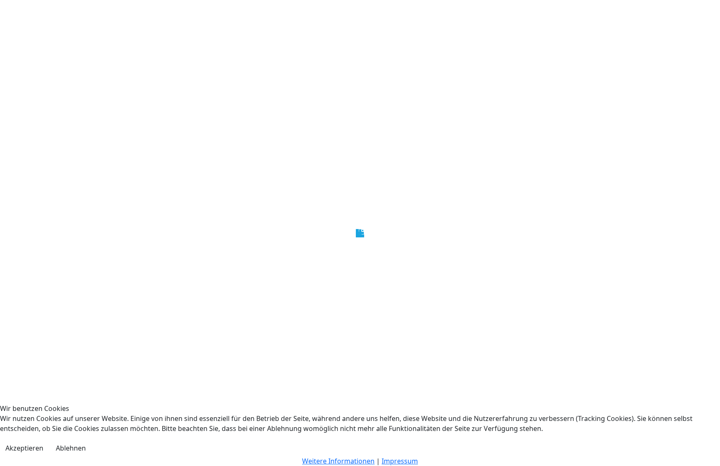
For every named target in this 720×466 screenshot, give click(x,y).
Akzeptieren (24, 448)
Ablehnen (71, 448)
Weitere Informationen (338, 461)
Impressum (400, 461)
